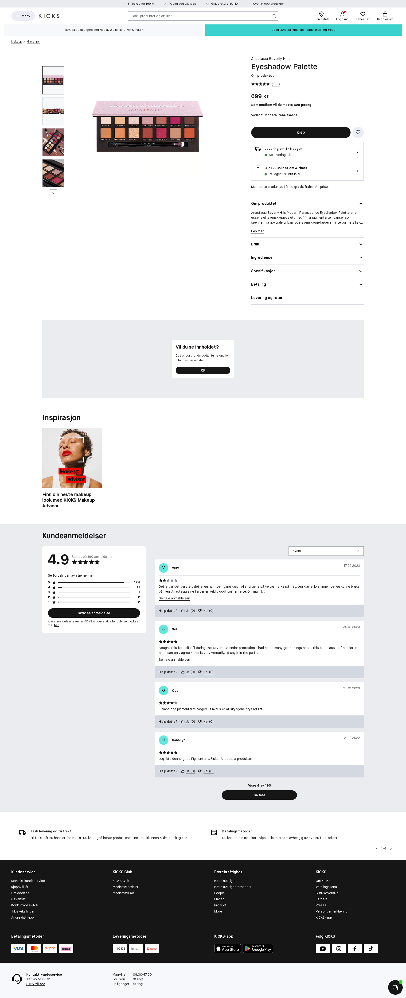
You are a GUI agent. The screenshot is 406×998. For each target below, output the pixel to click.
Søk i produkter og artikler (152, 16)
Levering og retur (266, 297)
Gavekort (18, 899)
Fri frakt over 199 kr (141, 4)
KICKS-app (324, 917)
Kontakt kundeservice (28, 881)
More (218, 911)
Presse (321, 905)
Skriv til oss (35, 984)
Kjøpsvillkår (19, 887)
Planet (219, 899)
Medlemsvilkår (123, 893)
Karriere (322, 899)
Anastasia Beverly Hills (270, 58)
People (219, 893)
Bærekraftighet (226, 881)
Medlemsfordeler (125, 887)
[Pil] (391, 848)
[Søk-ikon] (274, 16)
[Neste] (53, 193)
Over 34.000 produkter (268, 4)
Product (220, 905)
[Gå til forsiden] (49, 16)
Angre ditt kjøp (22, 917)
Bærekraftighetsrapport (232, 887)
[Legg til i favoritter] (358, 132)
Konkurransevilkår (25, 905)
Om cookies (20, 893)
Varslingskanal (327, 887)
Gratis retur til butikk (224, 4)
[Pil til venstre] (376, 848)
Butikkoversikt (327, 893)
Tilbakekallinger (23, 911)
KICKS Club (121, 881)
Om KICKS (323, 881)
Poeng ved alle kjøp (182, 4)
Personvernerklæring (331, 911)
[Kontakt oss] (395, 987)
